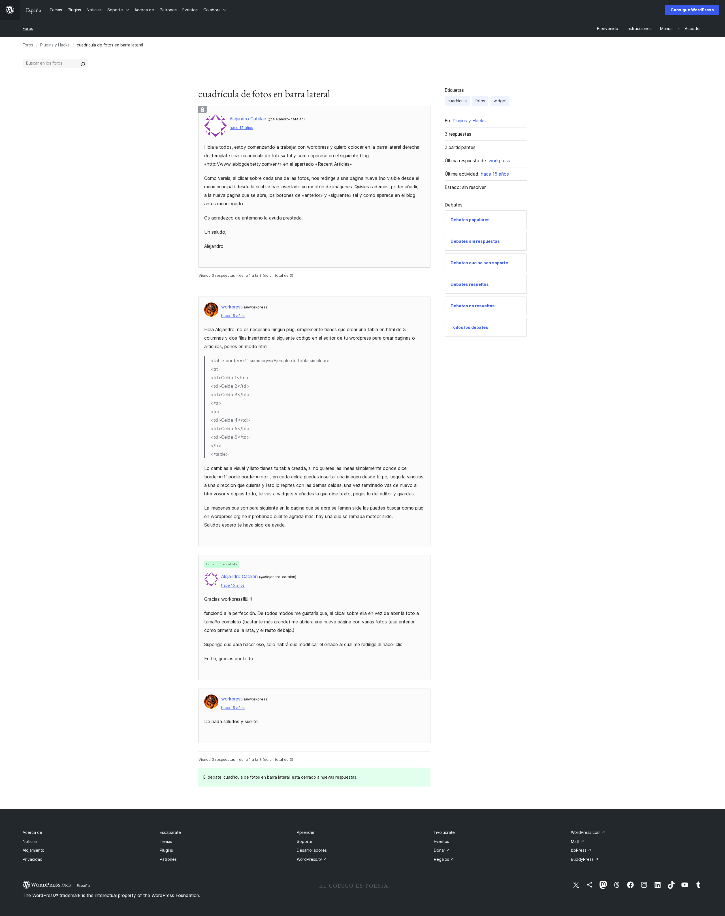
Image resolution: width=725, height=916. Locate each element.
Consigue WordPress (692, 9)
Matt (577, 841)
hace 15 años (241, 127)
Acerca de (32, 832)
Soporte (304, 841)
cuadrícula (457, 100)
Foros (28, 28)
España (83, 885)
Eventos (441, 841)
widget (500, 100)
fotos (480, 100)
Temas (166, 841)
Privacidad (32, 859)
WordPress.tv (312, 859)
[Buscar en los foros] (83, 63)
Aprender (306, 832)
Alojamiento (33, 850)
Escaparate (170, 832)
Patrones (168, 859)
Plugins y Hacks (55, 44)
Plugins (166, 850)
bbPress (581, 850)
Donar (442, 850)
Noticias (30, 841)
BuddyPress (584, 859)
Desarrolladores (312, 850)
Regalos (444, 859)
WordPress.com (588, 832)
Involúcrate (444, 832)
